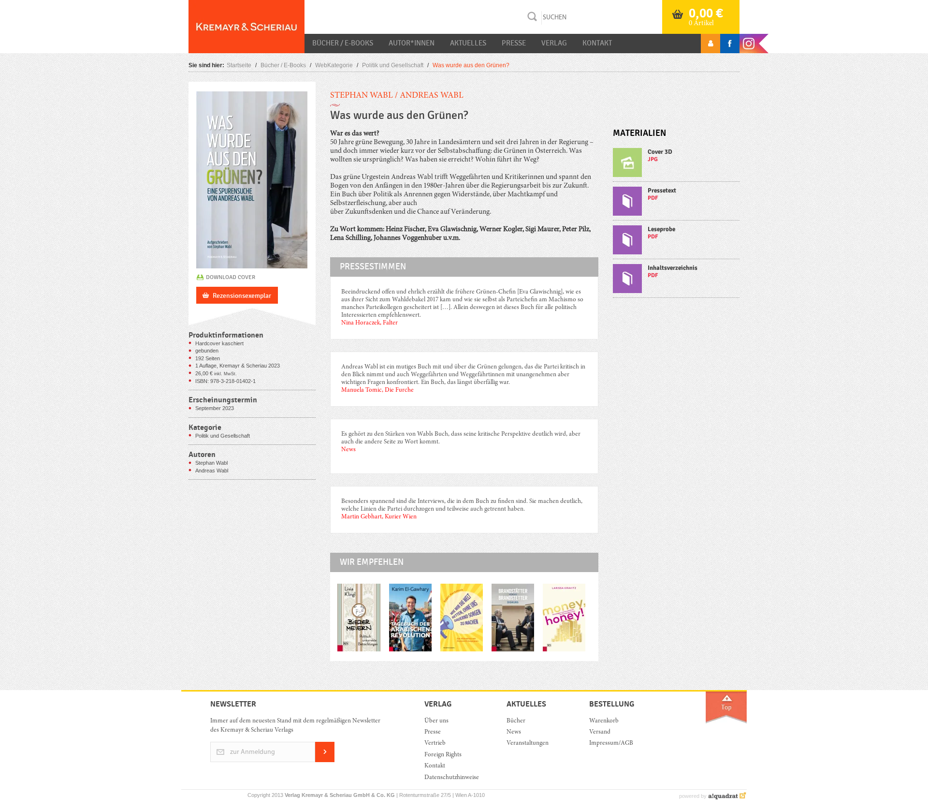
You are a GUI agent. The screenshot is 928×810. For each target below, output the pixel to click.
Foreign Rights (443, 755)
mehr (676, 164)
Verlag (554, 43)
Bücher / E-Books (342, 43)
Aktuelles (468, 43)
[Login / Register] (710, 43)
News (514, 732)
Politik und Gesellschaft (392, 65)
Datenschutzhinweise (451, 778)
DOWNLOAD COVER (230, 277)
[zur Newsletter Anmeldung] (324, 760)
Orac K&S (246, 26)
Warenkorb (604, 721)
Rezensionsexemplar (242, 296)
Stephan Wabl (361, 95)
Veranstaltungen (528, 743)
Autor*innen (412, 43)
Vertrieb (435, 743)
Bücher (516, 721)
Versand (599, 732)
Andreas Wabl (432, 95)
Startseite (239, 65)
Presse (514, 43)
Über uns (436, 721)
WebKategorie (334, 65)
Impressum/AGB (611, 743)
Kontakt (597, 43)
